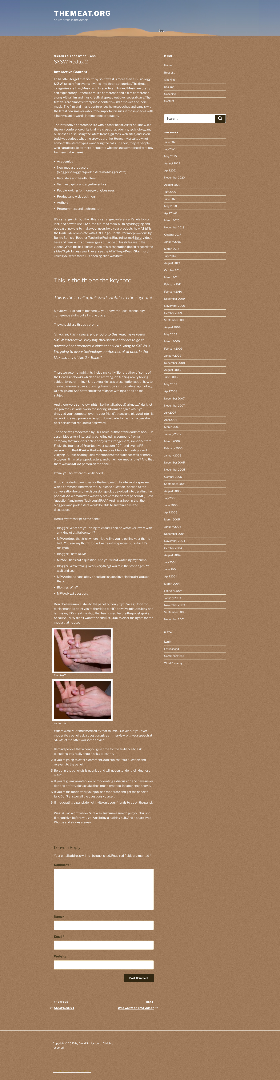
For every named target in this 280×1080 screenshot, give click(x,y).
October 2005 (173, 476)
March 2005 (172, 519)
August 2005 (172, 491)
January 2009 (172, 355)
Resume (169, 86)
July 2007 (170, 412)
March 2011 (171, 277)
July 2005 (170, 498)
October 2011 (172, 270)
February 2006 (173, 448)
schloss (89, 56)
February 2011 (173, 284)
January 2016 (172, 241)
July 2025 (170, 149)
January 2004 (172, 598)
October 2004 (173, 548)
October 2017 (172, 234)
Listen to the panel (93, 604)
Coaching (170, 93)
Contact (169, 100)
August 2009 (172, 327)
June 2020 (170, 199)
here (138, 237)
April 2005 (170, 512)
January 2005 (172, 526)
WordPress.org (173, 663)
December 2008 (174, 362)
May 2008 (170, 384)
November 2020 (174, 177)
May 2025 (170, 156)
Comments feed (174, 655)
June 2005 (171, 505)
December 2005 (174, 462)
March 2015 (171, 248)
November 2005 (174, 469)
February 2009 (173, 348)
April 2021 (170, 170)
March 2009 (172, 341)
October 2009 (173, 313)
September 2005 (175, 483)
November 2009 (174, 305)
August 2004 (172, 555)
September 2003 (175, 612)
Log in (167, 641)
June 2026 (170, 142)
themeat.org (82, 13)
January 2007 (172, 434)
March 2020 (172, 220)
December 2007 (174, 398)
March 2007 (172, 426)
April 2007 (170, 419)
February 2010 (173, 291)
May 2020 (170, 206)
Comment (62, 865)
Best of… (169, 72)
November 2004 (174, 540)
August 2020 (172, 184)
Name (59, 916)
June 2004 (171, 569)
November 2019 (174, 227)
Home (168, 65)
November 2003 (174, 605)
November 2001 (174, 619)
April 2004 (170, 576)
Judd (57, 138)
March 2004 (172, 583)
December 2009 (174, 298)
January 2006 (172, 455)
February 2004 (173, 590)
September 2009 (175, 320)
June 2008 (171, 377)
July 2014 (170, 256)
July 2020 (170, 191)
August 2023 (172, 163)
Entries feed (171, 648)
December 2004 (174, 533)
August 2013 (172, 263)
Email (59, 936)
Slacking (169, 79)
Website (60, 956)
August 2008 (172, 369)
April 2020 (170, 213)
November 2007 (174, 405)
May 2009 (170, 334)
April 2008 (170, 391)
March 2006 (172, 441)
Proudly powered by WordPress (72, 1071)
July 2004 (170, 562)
